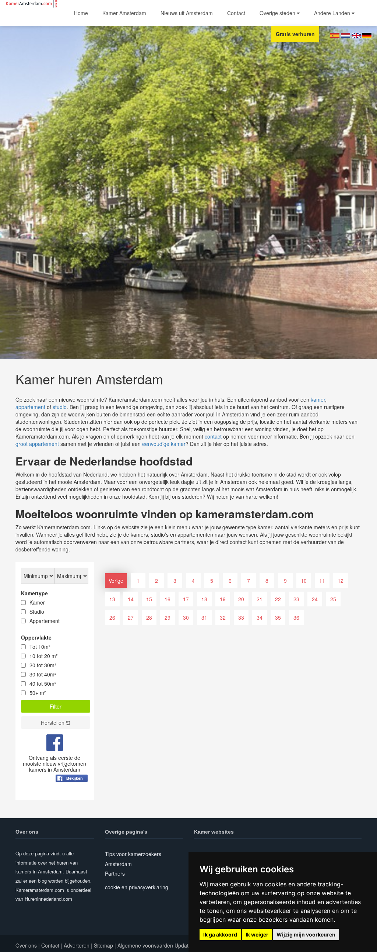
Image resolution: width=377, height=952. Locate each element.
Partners (115, 873)
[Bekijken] (72, 796)
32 (223, 617)
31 (204, 617)
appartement (30, 407)
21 (260, 599)
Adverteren (76, 945)
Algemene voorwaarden (145, 945)
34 (260, 617)
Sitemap (103, 945)
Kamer (37, 602)
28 (149, 617)
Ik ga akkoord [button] (220, 934)
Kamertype (34, 593)
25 (333, 599)
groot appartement (37, 443)
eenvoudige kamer (164, 443)
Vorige (116, 580)
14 (131, 599)
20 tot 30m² (42, 665)
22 (278, 599)
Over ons (26, 945)
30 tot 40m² (42, 674)
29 (167, 617)
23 (296, 599)
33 (241, 617)
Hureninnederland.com (48, 898)
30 (186, 617)
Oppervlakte (36, 637)
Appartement (44, 620)
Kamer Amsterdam (124, 13)
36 (296, 617)
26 (112, 617)
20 (241, 599)
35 (278, 617)
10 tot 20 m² (43, 656)
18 (204, 599)
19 (223, 599)
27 (131, 617)
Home (81, 13)
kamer (318, 399)
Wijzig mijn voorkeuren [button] (305, 934)
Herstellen (53, 722)
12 (340, 580)
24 (315, 599)
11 (322, 580)
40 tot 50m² (42, 683)
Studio (36, 611)
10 (304, 580)
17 (186, 599)
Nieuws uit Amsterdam (187, 13)
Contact (236, 13)
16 (167, 599)
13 (112, 599)
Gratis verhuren (295, 34)
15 (149, 599)
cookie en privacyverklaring (136, 887)
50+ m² (37, 692)
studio (60, 407)
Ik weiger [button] (257, 934)
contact (213, 436)
